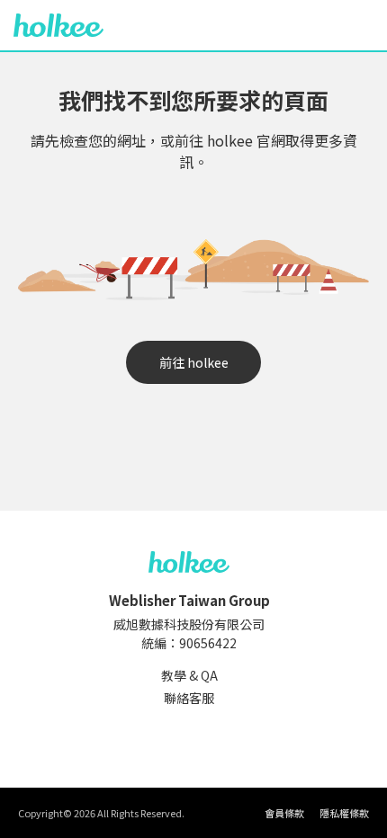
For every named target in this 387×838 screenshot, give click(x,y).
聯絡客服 (189, 698)
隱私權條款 (344, 813)
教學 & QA (189, 675)
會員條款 (284, 813)
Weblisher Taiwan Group (189, 600)
